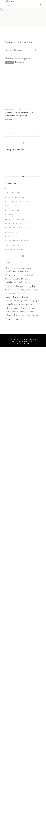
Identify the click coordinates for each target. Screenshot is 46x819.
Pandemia (32, 308)
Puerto (22, 311)
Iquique (35, 300)
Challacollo (23, 275)
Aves (27, 271)
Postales (14, 311)
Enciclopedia (13, 206)
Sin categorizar (15, 241)
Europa (27, 282)
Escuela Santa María (14, 282)
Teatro (8, 319)
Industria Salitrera (13, 300)
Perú (7, 311)
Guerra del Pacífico (21, 289)
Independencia (11, 297)
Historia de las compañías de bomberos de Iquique (19, 114)
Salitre (8, 315)
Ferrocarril (10, 286)
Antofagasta (10, 271)
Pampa (23, 308)
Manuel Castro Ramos (15, 304)
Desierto (25, 278)
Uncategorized (14, 250)
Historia (10, 215)
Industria (24, 297)
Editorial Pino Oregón (19, 109)
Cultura (10, 193)
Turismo (10, 245)
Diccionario (12, 197)
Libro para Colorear (18, 228)
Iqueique (26, 300)
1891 (18, 267)
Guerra (8, 289)
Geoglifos (30, 286)
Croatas (16, 278)
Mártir (16, 308)
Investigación (14, 223)
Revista (9, 236)
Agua (28, 267)
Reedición (31, 311)
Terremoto (17, 319)
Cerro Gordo (11, 275)
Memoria (10, 232)
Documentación (15, 201)
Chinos (8, 278)
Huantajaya (10, 293)
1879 (12, 267)
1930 (23, 267)
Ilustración (12, 219)
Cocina (9, 188)
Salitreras (16, 315)
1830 (7, 267)
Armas (20, 271)
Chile (31, 275)
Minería (8, 308)
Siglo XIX (26, 315)
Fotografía (12, 210)
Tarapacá (36, 315)
